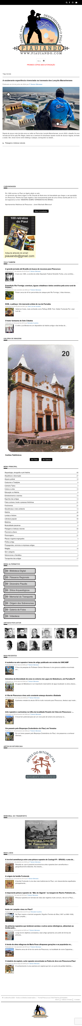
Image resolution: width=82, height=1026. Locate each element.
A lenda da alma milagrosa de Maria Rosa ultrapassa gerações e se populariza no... (38, 944)
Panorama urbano (11, 532)
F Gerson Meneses (35, 84)
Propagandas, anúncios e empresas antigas (19, 545)
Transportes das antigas (13, 558)
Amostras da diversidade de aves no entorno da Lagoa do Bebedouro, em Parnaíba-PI (40, 679)
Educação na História (12, 492)
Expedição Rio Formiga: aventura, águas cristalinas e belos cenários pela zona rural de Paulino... (40, 286)
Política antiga (9, 542)
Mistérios (8, 522)
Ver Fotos (34, 459)
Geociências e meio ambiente (15, 509)
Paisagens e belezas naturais (15, 143)
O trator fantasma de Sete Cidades (19, 320)
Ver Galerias (47, 459)
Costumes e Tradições (12, 482)
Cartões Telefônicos (13, 455)
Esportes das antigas (12, 499)
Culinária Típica (10, 486)
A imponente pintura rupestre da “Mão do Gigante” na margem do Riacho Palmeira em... (40, 893)
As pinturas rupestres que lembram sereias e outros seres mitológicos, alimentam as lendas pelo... (39, 927)
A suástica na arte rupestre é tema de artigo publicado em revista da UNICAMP (37, 662)
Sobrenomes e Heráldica (13, 555)
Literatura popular (11, 519)
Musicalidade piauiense (12, 525)
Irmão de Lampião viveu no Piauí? (19, 909)
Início (57, 999)
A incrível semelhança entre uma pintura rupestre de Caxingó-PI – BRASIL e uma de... (39, 859)
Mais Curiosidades (41, 211)
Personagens (9, 535)
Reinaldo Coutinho (32, 323)
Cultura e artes (10, 489)
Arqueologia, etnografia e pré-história (17, 472)
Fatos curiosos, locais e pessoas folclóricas (19, 502)
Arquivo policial (10, 479)
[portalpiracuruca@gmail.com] (76, 2)
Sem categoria (10, 552)
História (7, 512)
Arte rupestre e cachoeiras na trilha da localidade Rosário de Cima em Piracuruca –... (39, 712)
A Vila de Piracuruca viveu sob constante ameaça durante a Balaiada (33, 695)
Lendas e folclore (10, 515)
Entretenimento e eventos (13, 495)
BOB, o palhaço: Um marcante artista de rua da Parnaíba (28, 304)
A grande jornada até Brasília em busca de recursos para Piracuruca (33, 269)
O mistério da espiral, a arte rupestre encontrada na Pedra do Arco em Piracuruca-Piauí (40, 961)
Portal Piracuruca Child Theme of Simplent (52, 997)
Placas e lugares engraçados (14, 538)
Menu (39, 61)
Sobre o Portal (67, 999)
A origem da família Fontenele (17, 876)
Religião (7, 548)
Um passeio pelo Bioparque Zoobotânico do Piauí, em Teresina (30, 728)
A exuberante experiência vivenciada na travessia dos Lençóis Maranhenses (37, 80)
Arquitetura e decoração (13, 476)
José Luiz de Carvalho (34, 306)
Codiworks (7, 997)
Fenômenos (9, 505)
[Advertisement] (41, 167)
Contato (77, 999)
